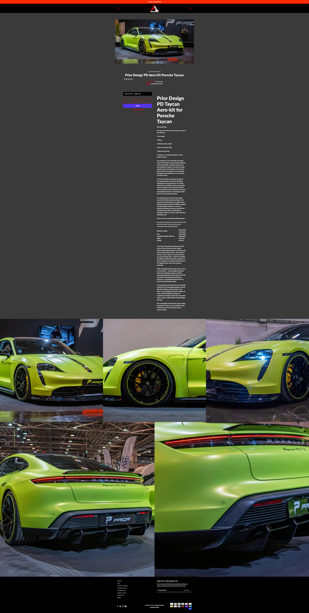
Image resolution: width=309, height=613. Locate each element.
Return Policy (121, 590)
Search (119, 581)
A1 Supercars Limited (159, 605)
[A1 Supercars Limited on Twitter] (120, 606)
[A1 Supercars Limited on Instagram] (123, 606)
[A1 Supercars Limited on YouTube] (125, 606)
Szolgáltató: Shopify (154, 607)
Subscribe (186, 590)
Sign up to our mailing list (167, 581)
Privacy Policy (121, 593)
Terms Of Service (122, 585)
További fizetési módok (137, 109)
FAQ (118, 583)
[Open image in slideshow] (154, 41)
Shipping (148, 83)
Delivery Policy (122, 588)
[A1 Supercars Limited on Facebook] (117, 606)
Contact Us (120, 595)
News (119, 597)
